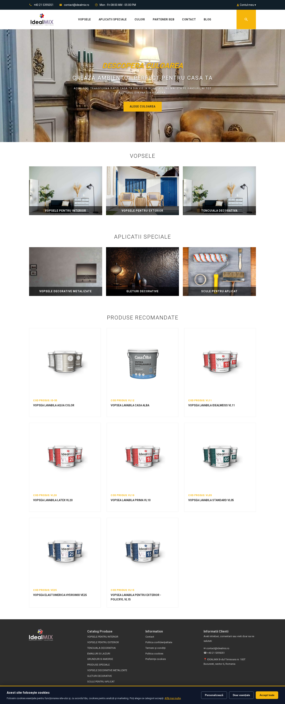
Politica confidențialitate (158, 642)
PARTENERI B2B (163, 19)
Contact (149, 636)
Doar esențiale (241, 695)
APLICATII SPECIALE (113, 19)
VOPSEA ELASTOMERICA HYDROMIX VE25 (60, 595)
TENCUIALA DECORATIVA (101, 647)
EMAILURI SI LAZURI (98, 653)
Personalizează (214, 695)
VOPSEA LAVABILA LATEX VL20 (53, 500)
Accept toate (267, 695)
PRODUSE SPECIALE (98, 664)
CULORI (140, 19)
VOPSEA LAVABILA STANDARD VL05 (211, 500)
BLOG (207, 19)
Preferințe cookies (155, 659)
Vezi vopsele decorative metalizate (143, 106)
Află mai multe (173, 698)
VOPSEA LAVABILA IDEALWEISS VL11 (211, 405)
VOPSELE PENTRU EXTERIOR (103, 642)
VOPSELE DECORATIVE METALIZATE (107, 670)
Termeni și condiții (155, 647)
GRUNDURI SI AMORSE (100, 659)
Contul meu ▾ (247, 4)
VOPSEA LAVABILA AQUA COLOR (53, 405)
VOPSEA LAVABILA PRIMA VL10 (130, 500)
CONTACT (189, 19)
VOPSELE (84, 19)
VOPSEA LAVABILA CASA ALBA (130, 405)
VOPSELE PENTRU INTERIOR (102, 636)
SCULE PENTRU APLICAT (101, 681)
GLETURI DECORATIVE (99, 675)
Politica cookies (154, 653)
